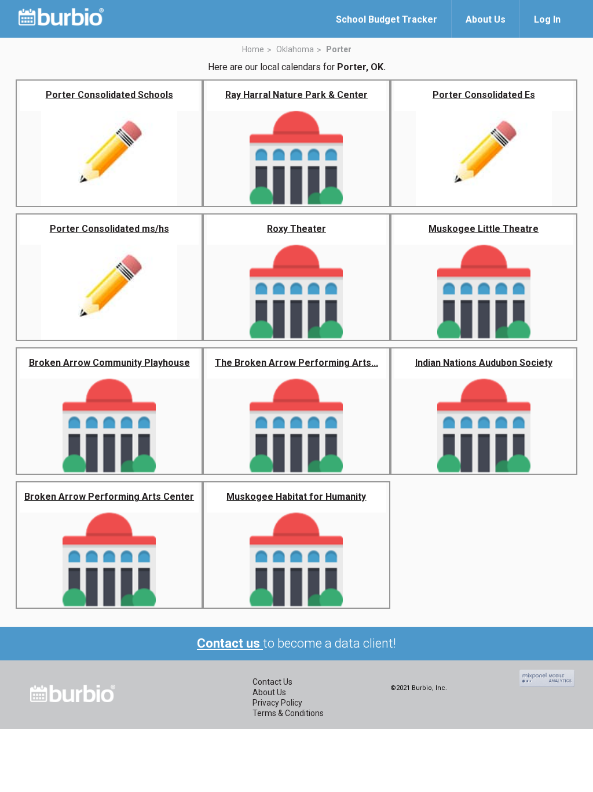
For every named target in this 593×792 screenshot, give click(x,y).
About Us (269, 692)
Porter (339, 49)
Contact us (230, 643)
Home (253, 49)
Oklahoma (295, 49)
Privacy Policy (277, 702)
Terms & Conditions (288, 713)
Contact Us (272, 681)
